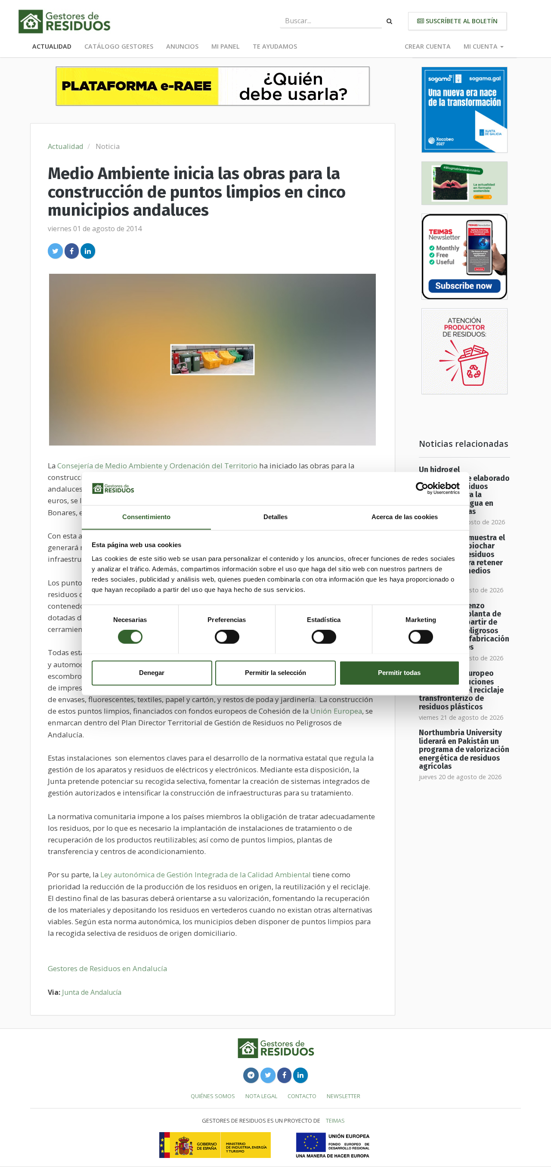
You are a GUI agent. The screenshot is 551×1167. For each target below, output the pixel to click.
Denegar (151, 672)
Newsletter (343, 1096)
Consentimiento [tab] (146, 516)
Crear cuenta (428, 46)
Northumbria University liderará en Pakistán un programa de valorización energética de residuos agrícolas (464, 749)
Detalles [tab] (275, 516)
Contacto (302, 1096)
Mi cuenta (481, 46)
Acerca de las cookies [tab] (404, 516)
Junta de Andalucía (91, 992)
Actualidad (51, 46)
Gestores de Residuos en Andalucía (107, 968)
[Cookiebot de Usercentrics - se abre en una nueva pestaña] (422, 488)
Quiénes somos (213, 1096)
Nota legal (261, 1096)
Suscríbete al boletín (461, 21)
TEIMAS (335, 1120)
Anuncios (182, 46)
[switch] (227, 637)
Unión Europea (336, 711)
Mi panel (225, 46)
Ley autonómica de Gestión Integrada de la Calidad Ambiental (205, 874)
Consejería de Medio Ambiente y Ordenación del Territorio (157, 466)
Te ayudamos (275, 46)
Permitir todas (399, 672)
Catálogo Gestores (118, 46)
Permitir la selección (275, 672)
